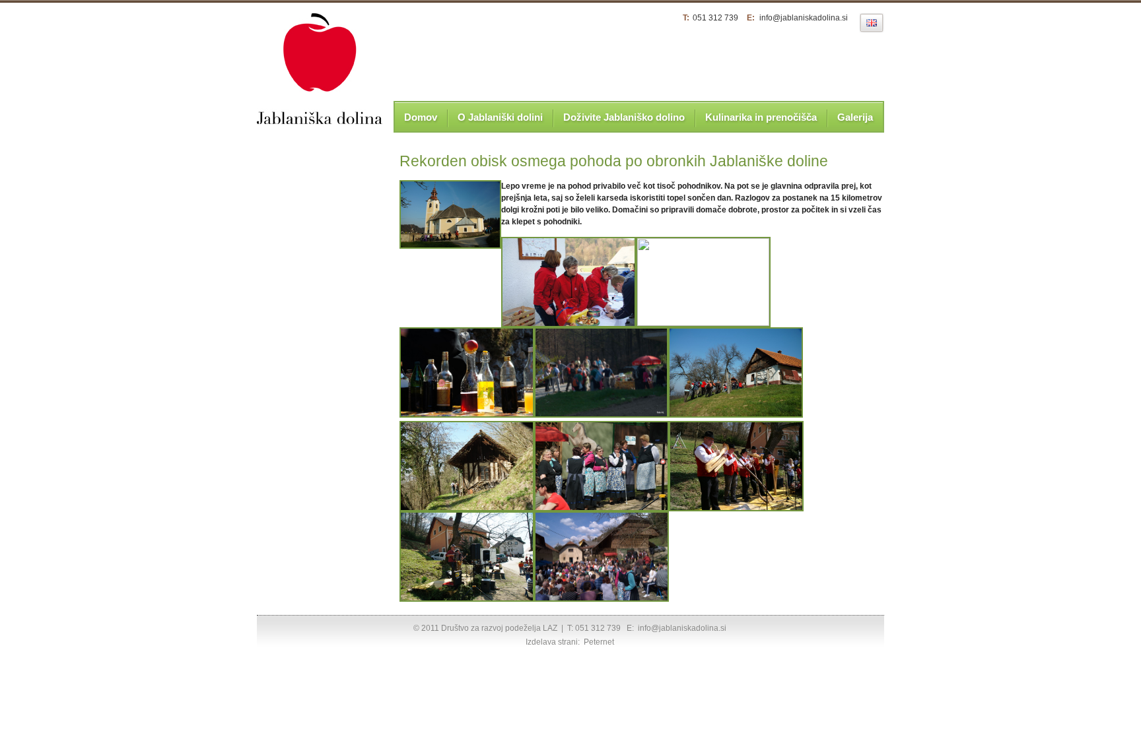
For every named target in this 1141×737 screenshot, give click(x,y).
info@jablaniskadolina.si (803, 17)
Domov (420, 117)
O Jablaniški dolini (500, 117)
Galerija (855, 117)
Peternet (599, 642)
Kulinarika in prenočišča (761, 117)
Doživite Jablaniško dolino (624, 117)
